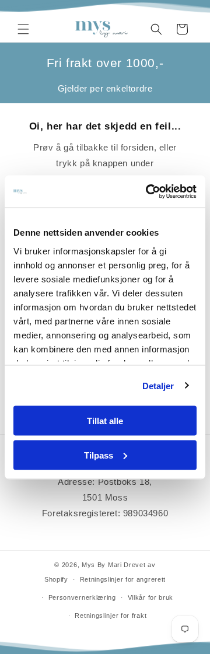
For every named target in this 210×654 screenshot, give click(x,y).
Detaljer (158, 385)
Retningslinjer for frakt (110, 615)
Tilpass (98, 455)
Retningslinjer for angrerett (123, 579)
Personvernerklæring (82, 597)
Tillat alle (105, 421)
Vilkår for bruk (151, 597)
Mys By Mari (102, 564)
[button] (23, 29)
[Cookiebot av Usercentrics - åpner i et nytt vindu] (148, 191)
